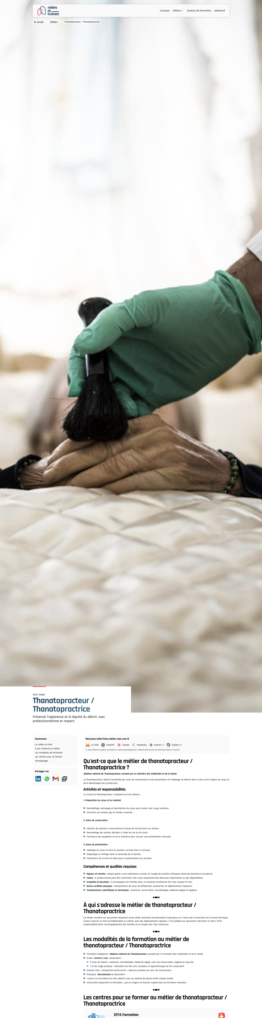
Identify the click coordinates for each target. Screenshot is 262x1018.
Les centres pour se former (48, 756)
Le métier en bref (43, 744)
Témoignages (41, 760)
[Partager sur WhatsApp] (47, 779)
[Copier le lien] (64, 779)
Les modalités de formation (48, 752)
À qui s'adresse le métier (47, 748)
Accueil (40, 21)
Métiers (177, 10)
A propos (165, 10)
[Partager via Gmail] (55, 779)
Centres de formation (199, 10)
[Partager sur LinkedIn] (38, 779)
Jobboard (219, 10)
